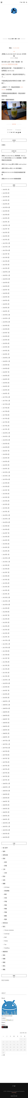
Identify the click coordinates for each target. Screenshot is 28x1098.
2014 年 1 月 (6, 554)
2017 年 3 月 (6, 422)
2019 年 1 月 (6, 354)
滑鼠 (5, 905)
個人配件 (5, 847)
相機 (5, 908)
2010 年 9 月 (6, 687)
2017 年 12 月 (6, 397)
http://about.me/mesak (7, 1015)
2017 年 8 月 (6, 411)
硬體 (4, 883)
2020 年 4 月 (6, 300)
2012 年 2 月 (6, 633)
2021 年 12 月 (6, 243)
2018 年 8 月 (6, 368)
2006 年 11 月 (6, 787)
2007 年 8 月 (6, 755)
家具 (5, 862)
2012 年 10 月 (6, 604)
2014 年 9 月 (6, 526)
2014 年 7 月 (6, 533)
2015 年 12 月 (6, 472)
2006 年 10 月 (6, 790)
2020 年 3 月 (6, 304)
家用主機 (5, 855)
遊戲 (4, 962)
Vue (5, 944)
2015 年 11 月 (6, 475)
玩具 (4, 880)
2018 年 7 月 (6, 372)
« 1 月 (3, 1055)
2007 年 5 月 (6, 765)
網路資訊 (5, 951)
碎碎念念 (5, 923)
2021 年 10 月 (6, 250)
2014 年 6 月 (6, 536)
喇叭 (5, 894)
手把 (5, 898)
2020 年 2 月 (6, 307)
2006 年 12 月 (6, 783)
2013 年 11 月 (6, 561)
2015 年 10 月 (6, 479)
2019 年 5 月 (6, 339)
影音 (4, 876)
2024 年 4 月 (6, 204)
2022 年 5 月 (6, 232)
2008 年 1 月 (6, 737)
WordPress (7, 948)
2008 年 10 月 (6, 708)
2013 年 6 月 (6, 576)
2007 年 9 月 (6, 751)
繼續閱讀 (14, 124)
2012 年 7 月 (6, 615)
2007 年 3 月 (6, 772)
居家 (4, 858)
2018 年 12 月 (6, 357)
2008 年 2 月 (6, 733)
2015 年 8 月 (6, 486)
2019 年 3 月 (6, 347)
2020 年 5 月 (6, 297)
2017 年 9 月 (6, 408)
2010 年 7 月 (6, 690)
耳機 (14, 51)
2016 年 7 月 (6, 450)
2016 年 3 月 (6, 465)
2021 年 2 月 (6, 268)
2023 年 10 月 (6, 207)
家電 (5, 865)
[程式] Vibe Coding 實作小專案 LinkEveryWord (14, 164)
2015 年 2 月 (6, 508)
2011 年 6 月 (6, 662)
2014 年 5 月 (6, 540)
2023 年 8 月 (6, 214)
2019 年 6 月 (6, 336)
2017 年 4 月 (6, 418)
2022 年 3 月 (6, 236)
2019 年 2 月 (6, 350)
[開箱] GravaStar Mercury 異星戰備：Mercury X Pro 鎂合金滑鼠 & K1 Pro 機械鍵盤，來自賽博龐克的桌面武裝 (14, 158)
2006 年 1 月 (6, 819)
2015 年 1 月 (6, 511)
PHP (5, 937)
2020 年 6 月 (6, 293)
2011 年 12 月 (6, 640)
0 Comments (18, 129)
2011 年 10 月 (6, 647)
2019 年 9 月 (6, 325)
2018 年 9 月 (6, 365)
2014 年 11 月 (6, 518)
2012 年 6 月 (6, 619)
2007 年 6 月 (6, 762)
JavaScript (6, 933)
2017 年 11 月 (6, 400)
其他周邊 (6, 890)
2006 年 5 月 (6, 808)
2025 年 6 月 (6, 196)
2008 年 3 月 (6, 730)
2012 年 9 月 (6, 608)
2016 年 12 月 (6, 433)
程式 (4, 926)
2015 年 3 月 (6, 504)
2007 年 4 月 (6, 769)
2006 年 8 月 (6, 797)
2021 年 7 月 (6, 254)
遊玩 (4, 966)
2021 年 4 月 (6, 261)
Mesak (16, 58)
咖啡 (4, 851)
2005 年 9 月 (6, 833)
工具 (4, 869)
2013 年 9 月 (6, 565)
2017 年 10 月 (6, 404)
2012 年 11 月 (6, 601)
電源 (5, 919)
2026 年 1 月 (6, 189)
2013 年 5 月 (6, 579)
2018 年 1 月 (6, 393)
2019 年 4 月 (6, 343)
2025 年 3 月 (6, 200)
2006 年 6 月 (6, 805)
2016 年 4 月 (6, 461)
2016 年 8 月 (6, 447)
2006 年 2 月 (6, 815)
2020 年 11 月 (6, 275)
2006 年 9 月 (6, 794)
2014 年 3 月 (6, 547)
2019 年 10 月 (6, 322)
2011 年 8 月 (6, 654)
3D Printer (6, 887)
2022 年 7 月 (6, 229)
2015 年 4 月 (6, 501)
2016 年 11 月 (6, 436)
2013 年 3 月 (6, 586)
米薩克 (14, 140)
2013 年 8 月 (6, 568)
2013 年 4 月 (6, 583)
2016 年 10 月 (6, 440)
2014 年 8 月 (6, 529)
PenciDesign (14, 1092)
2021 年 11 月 (6, 246)
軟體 (4, 958)
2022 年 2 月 (6, 239)
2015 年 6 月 (6, 493)
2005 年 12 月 (6, 823)
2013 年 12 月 (6, 558)
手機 (5, 901)
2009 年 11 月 (6, 701)
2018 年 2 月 (6, 390)
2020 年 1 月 (6, 311)
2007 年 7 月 (6, 758)
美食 (4, 955)
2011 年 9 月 (6, 651)
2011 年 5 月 (6, 665)
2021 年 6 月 (6, 257)
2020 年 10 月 (6, 279)
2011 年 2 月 (6, 676)
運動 (4, 969)
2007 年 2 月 (6, 776)
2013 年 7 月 (6, 572)
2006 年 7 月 (6, 801)
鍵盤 (5, 916)
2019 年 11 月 (6, 318)
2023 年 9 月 (6, 211)
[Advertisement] (14, 26)
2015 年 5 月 (6, 497)
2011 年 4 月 (6, 669)
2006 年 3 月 (6, 812)
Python (6, 940)
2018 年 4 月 (6, 382)
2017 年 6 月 (6, 415)
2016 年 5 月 (6, 458)
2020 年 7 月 (6, 289)
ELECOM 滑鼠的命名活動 (10, 64)
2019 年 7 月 (6, 332)
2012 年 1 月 (6, 637)
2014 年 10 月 (6, 522)
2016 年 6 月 (6, 454)
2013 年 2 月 (6, 590)
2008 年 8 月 (6, 715)
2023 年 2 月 (6, 218)
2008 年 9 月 (6, 712)
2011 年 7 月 (6, 658)
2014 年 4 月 (6, 543)
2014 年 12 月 (6, 515)
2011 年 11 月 (6, 644)
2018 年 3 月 (6, 386)
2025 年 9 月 (6, 193)
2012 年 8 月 (6, 611)
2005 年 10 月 (6, 830)
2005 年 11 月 (6, 826)
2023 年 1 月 (6, 221)
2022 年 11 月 (6, 225)
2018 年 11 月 (6, 361)
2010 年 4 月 (6, 694)
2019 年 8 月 (6, 329)
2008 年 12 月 (6, 704)
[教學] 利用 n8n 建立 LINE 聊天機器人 (12, 168)
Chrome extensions (9, 930)
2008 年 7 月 (6, 719)
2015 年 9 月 (6, 483)
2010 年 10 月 (6, 683)
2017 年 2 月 (6, 425)
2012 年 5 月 (6, 622)
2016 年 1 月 (6, 468)
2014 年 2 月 (6, 551)
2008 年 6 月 (6, 722)
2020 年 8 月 (6, 286)
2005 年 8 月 (6, 837)
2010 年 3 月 (6, 697)
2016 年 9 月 (6, 443)
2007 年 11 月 (6, 744)
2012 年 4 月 (6, 626)
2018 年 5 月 (6, 379)
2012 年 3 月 (6, 629)
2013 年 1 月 (6, 594)
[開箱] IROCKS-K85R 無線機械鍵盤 (11, 178)
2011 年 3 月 (6, 672)
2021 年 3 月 (6, 264)
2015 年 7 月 (6, 490)
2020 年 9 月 (6, 282)
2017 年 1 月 (6, 429)
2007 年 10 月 (6, 747)
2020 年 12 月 (6, 272)
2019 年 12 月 (6, 314)
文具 (5, 873)
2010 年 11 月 (6, 679)
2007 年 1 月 (6, 780)
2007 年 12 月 (6, 740)
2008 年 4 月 (6, 726)
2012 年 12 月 (6, 597)
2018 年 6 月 (6, 375)
